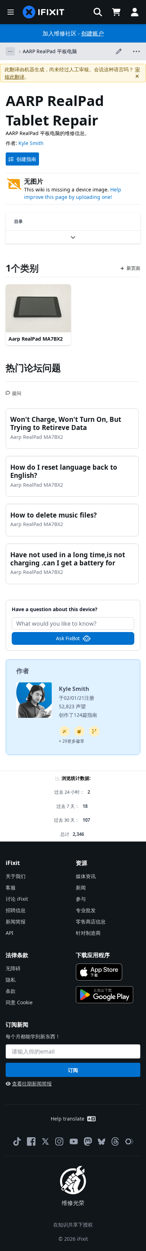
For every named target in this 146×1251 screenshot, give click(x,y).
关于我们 (16, 876)
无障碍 (13, 968)
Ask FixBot (68, 638)
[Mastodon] (88, 1141)
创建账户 (92, 33)
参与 (81, 898)
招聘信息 (16, 910)
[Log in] (135, 12)
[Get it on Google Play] (104, 994)
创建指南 (26, 159)
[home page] (43, 12)
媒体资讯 (86, 876)
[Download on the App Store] (99, 972)
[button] (98, 12)
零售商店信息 (91, 921)
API (9, 932)
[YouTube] (73, 1141)
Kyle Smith (31, 143)
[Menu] (10, 12)
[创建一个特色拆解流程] (79, 731)
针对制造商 (88, 932)
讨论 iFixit (17, 898)
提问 (16, 390)
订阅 (73, 1070)
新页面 (133, 268)
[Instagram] (59, 1141)
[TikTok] (17, 1141)
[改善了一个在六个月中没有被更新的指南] (94, 731)
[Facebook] (31, 1141)
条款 (11, 991)
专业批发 (86, 910)
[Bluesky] (101, 1141)
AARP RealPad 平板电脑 (50, 51)
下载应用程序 (93, 955)
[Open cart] (116, 12)
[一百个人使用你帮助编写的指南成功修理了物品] (64, 731)
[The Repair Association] (129, 1141)
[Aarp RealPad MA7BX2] (38, 308)
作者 (22, 670)
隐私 (11, 979)
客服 (11, 887)
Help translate (67, 1118)
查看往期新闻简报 (32, 1083)
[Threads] (115, 1141)
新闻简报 (16, 921)
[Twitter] (45, 1141)
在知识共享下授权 (73, 1224)
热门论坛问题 (33, 367)
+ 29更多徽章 (71, 741)
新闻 (81, 887)
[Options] (10, 51)
